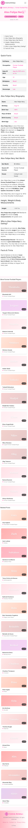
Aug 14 (15, 71)
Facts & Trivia (9, 48)
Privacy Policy (21, 822)
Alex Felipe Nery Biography (14, 38)
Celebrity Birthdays (10, 2)
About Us (5, 822)
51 (13, 77)
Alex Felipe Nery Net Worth (14, 40)
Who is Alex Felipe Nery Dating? (15, 46)
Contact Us (12, 822)
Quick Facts (9, 36)
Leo (14, 89)
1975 (19, 71)
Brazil (14, 81)
